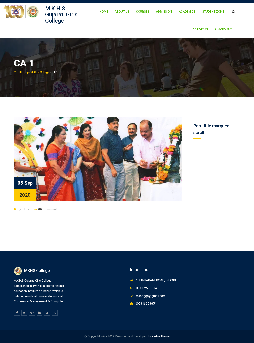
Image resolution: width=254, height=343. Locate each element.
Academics (187, 11)
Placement (223, 29)
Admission (164, 11)
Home (103, 11)
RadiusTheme (161, 336)
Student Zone (213, 11)
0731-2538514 (146, 288)
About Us (122, 11)
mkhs (25, 209)
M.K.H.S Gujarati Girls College (61, 14)
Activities (200, 29)
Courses (142, 11)
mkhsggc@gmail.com (150, 296)
